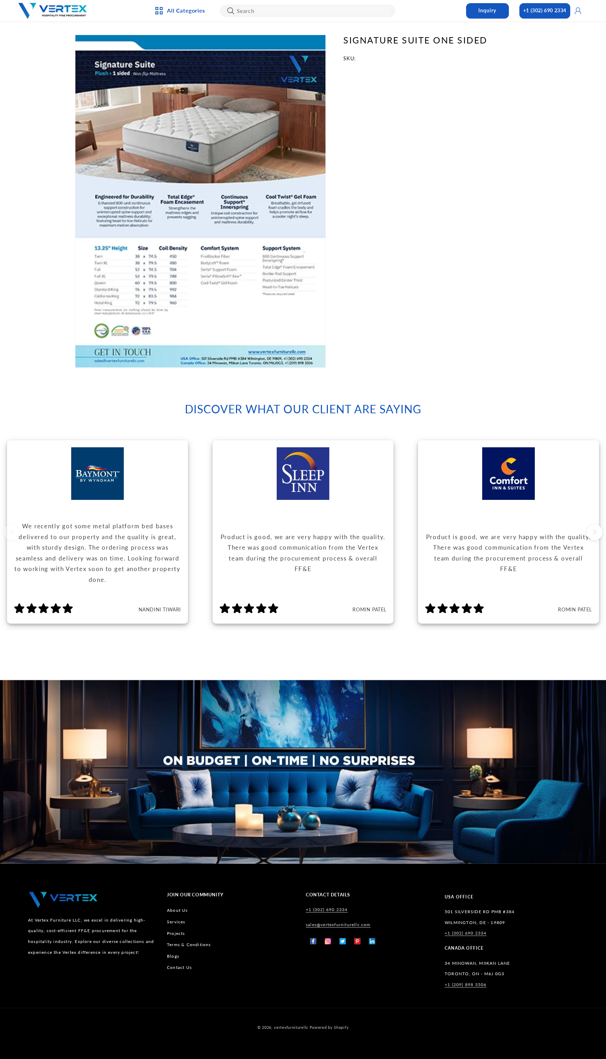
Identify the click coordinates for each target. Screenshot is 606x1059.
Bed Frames (330, 45)
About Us (177, 910)
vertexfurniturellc (291, 1027)
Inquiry (487, 10)
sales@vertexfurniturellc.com (338, 924)
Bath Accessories (262, 103)
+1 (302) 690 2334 (544, 10)
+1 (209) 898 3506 (465, 984)
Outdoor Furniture (190, 126)
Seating (174, 138)
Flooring (327, 103)
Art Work (252, 45)
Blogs (173, 956)
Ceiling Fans (180, 57)
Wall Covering (259, 57)
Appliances (179, 45)
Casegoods (179, 103)
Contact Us (179, 967)
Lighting (176, 68)
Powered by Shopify (329, 1027)
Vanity (249, 114)
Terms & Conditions (189, 945)
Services (176, 921)
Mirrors (251, 126)
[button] (594, 532)
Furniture (177, 114)
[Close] (230, 11)
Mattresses (330, 57)
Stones (325, 114)
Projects (176, 933)
